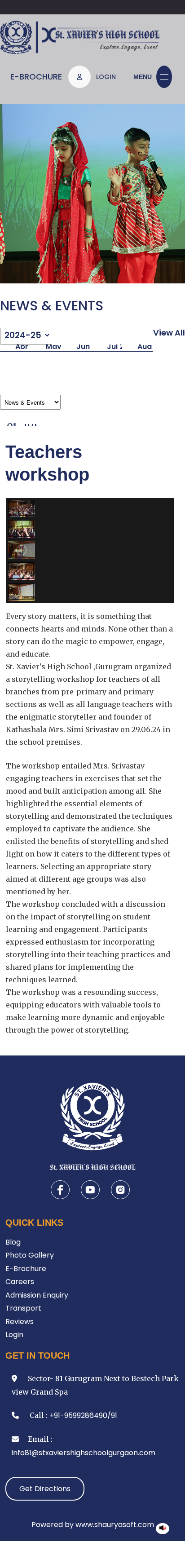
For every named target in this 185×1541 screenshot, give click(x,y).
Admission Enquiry (36, 1295)
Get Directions (44, 1489)
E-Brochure (36, 76)
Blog (13, 1242)
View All (169, 332)
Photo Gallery (29, 1255)
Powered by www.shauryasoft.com (92, 1524)
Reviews (19, 1321)
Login (14, 1334)
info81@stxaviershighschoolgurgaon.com (83, 1453)
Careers (19, 1281)
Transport (23, 1308)
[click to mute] (162, 1527)
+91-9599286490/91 (83, 1415)
